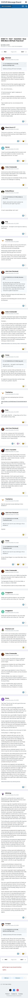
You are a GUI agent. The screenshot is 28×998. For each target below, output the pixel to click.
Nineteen (8, 58)
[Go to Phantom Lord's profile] (2, 629)
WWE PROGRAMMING (17, 46)
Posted (12, 59)
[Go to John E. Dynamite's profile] (2, 450)
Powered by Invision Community (14, 995)
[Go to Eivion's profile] (2, 699)
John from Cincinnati (11, 271)
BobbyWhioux (9, 191)
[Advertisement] (14, 23)
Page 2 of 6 (14, 51)
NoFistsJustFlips (7, 65)
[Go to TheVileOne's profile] (2, 240)
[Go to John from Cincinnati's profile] (2, 272)
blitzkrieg (8, 793)
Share (7, 978)
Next (22, 51)
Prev (5, 51)
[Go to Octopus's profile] (2, 924)
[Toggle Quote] (3, 63)
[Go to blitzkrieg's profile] (2, 794)
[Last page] (26, 52)
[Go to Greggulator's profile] (2, 593)
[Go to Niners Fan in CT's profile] (2, 128)
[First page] (2, 52)
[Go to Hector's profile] (2, 148)
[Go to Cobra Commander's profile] (2, 167)
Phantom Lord (9, 629)
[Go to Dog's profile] (2, 222)
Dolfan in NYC (6, 45)
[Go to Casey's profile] (2, 356)
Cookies (20, 993)
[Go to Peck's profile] (2, 411)
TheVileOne (9, 240)
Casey (7, 355)
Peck (6, 410)
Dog (6, 221)
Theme (7, 993)
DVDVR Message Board (11, 2)
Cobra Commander (11, 167)
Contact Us (14, 993)
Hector (7, 147)
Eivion (7, 698)
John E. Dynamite (10, 449)
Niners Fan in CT (10, 127)
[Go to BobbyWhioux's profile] (2, 191)
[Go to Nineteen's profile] (2, 58)
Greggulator (9, 592)
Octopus (8, 923)
